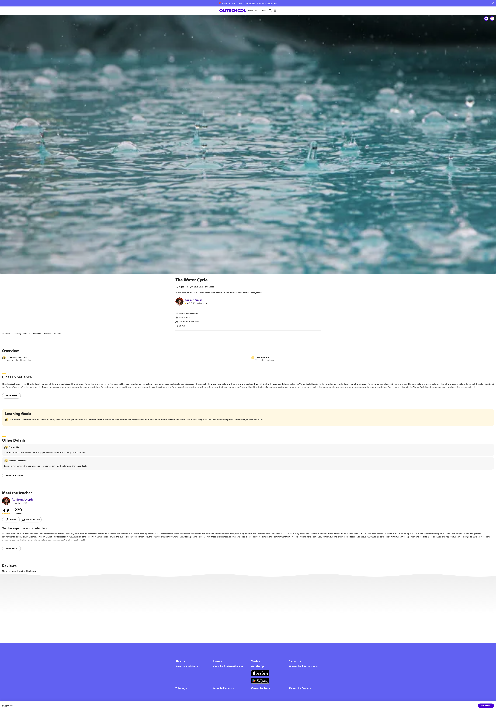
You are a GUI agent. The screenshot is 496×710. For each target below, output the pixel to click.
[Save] (492, 18)
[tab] (6, 334)
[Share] (486, 18)
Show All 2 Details (14, 475)
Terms (269, 3)
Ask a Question (33, 519)
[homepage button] (232, 10)
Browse (251, 10)
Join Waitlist (486, 706)
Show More (11, 395)
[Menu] (275, 10)
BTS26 (252, 3)
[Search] (270, 10)
